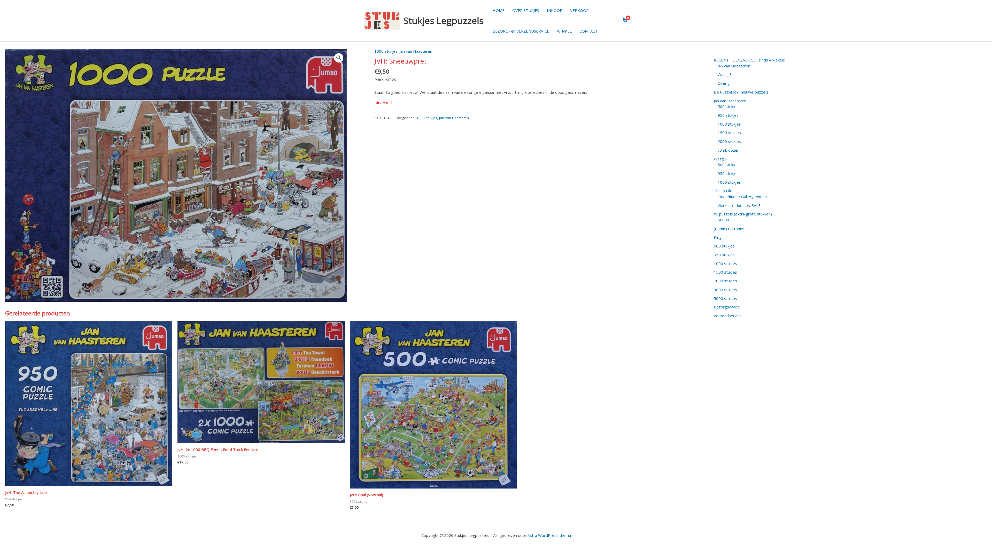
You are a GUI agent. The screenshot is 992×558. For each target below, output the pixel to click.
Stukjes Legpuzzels (444, 20)
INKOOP (554, 10)
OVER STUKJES (525, 10)
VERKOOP (579, 10)
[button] (338, 58)
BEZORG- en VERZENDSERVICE (521, 31)
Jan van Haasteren (416, 51)
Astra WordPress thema (549, 535)
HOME (499, 10)
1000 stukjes (386, 51)
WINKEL (564, 31)
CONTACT (588, 31)
